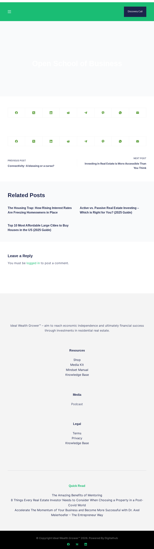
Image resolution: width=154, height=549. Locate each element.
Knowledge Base (77, 375)
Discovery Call (135, 11)
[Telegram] (85, 112)
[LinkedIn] (51, 112)
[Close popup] (153, 1)
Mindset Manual (77, 370)
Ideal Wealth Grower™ (66, 538)
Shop (77, 360)
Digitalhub (111, 538)
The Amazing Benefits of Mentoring (77, 495)
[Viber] (103, 112)
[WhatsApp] (120, 112)
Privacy (77, 438)
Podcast (77, 404)
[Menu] (9, 11)
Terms (77, 433)
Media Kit (77, 365)
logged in (33, 263)
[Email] (137, 112)
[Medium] (77, 544)
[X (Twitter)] (33, 112)
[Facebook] (16, 112)
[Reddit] (68, 112)
